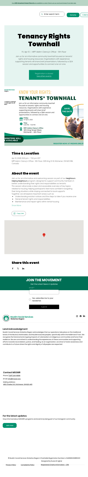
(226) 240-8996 (14, 375)
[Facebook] (80, 316)
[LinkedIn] (84, 316)
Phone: (5, 375)
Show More (16, 205)
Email (31, 288)
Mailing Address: (9, 382)
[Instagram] (77, 316)
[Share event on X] (18, 268)
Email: (11, 379)
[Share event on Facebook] (13, 268)
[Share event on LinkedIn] (23, 268)
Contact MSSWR (11, 372)
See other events (44, 76)
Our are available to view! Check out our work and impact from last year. (44, 3)
